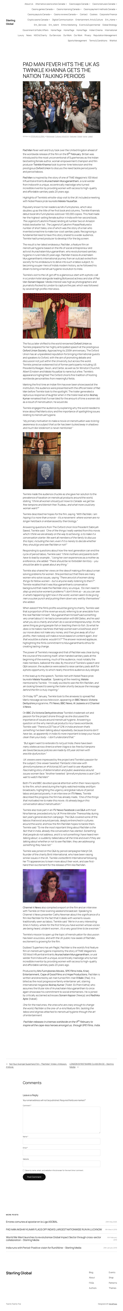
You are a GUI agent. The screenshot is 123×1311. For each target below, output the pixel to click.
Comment (27, 1105)
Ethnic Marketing (69, 24)
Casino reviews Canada (65, 14)
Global (79, 136)
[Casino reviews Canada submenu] (76, 14)
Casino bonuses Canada (103, 3)
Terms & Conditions (98, 40)
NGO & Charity (40, 35)
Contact (84, 14)
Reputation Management (105, 35)
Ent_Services (40, 24)
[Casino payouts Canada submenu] (51, 14)
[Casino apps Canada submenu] (89, 3)
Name (25, 1136)
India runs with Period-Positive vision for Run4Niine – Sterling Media (43, 1247)
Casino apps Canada (78, 3)
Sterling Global (10, 22)
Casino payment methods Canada (99, 9)
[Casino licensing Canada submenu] (80, 9)
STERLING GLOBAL (38, 136)
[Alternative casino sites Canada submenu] (66, 3)
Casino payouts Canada (39, 14)
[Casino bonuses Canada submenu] (116, 3)
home (85, 136)
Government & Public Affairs (35, 30)
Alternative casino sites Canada (50, 3)
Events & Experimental (89, 24)
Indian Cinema (96, 30)
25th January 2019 (110, 1248)
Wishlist (113, 40)
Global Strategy (109, 24)
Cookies (93, 14)
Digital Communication (62, 19)
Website (26, 1159)
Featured (73, 136)
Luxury (21, 35)
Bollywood (50, 136)
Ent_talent (54, 24)
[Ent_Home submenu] (116, 19)
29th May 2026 (111, 1222)
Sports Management (77, 40)
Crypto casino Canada (38, 19)
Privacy (88, 35)
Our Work (67, 35)
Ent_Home (110, 19)
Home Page (56, 30)
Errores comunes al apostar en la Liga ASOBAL (32, 1221)
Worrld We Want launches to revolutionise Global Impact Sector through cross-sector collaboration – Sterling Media (53, 1239)
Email (25, 1148)
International (111, 30)
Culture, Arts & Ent (62, 136)
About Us (29, 3)
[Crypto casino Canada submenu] (49, 19)
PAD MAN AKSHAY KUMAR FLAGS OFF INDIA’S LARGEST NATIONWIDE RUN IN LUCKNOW (54, 1229)
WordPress (113, 1304)
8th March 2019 (111, 1229)
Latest (90, 136)
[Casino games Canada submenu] (53, 9)
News (29, 35)
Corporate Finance (108, 14)
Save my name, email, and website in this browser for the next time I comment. (54, 1170)
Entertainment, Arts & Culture (89, 19)
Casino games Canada (42, 9)
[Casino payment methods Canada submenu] (116, 9)
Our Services (55, 35)
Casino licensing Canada (68, 9)
